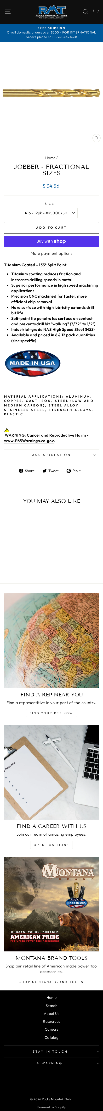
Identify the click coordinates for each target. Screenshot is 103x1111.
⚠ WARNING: (50, 1063)
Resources (51, 1021)
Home (50, 158)
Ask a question (51, 455)
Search (51, 1005)
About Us (51, 1013)
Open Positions (51, 845)
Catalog (51, 1037)
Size (50, 204)
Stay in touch (50, 1051)
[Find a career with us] (51, 772)
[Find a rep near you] (51, 640)
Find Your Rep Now (51, 713)
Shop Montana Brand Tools (51, 982)
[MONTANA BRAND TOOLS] (51, 904)
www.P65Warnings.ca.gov (29, 440)
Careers (51, 1029)
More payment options (51, 253)
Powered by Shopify (51, 1107)
